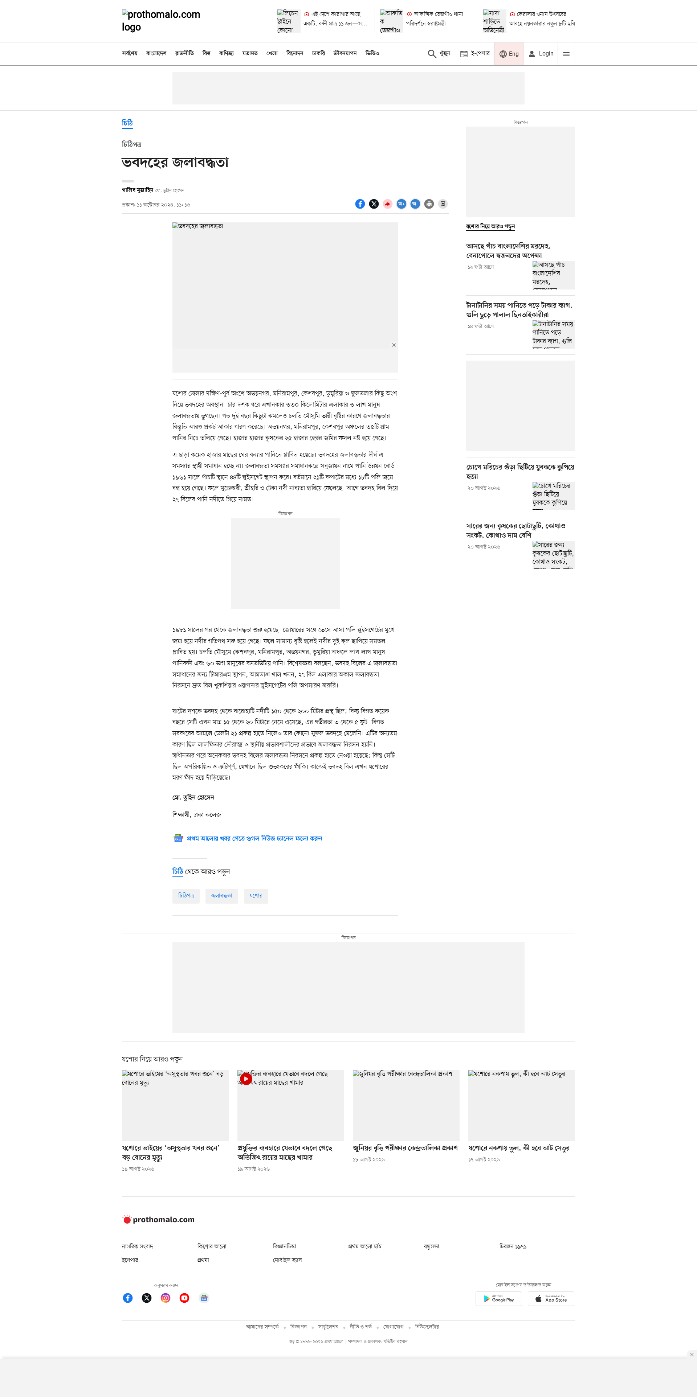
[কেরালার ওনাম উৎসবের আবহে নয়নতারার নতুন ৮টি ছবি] (494, 21)
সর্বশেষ (130, 53)
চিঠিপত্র (186, 896)
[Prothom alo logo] (158, 1222)
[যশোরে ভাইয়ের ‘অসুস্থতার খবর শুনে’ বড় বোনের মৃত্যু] (175, 1105)
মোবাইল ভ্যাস (287, 1261)
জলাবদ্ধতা (221, 896)
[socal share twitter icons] (375, 208)
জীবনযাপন (345, 53)
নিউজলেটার (427, 1327)
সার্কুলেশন (328, 1327)
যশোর (256, 896)
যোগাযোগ (393, 1327)
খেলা (272, 53)
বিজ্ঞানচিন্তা (284, 1247)
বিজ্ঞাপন (298, 1327)
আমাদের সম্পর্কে (262, 1327)
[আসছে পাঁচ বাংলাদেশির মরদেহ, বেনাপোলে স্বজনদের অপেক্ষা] (554, 275)
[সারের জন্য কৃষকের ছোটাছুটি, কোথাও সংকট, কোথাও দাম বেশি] (554, 555)
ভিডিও (372, 53)
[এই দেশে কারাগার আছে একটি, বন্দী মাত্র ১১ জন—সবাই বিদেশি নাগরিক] (289, 21)
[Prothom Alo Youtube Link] (188, 1299)
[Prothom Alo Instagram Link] (169, 1299)
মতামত (250, 53)
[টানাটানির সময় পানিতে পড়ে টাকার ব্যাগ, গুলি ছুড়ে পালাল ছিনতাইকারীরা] (554, 334)
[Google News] (204, 1299)
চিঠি (127, 124)
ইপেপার (130, 1261)
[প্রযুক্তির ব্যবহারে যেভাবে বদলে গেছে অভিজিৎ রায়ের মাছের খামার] (290, 1105)
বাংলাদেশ (156, 53)
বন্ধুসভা (431, 1247)
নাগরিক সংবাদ (137, 1247)
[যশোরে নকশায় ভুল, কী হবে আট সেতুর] (521, 1105)
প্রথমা (203, 1261)
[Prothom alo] (171, 21)
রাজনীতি (184, 53)
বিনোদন (294, 53)
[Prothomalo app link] (499, 1300)
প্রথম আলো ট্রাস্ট (365, 1247)
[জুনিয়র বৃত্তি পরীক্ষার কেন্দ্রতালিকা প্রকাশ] (406, 1105)
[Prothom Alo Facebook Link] (131, 1299)
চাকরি (318, 53)
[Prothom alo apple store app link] (551, 1300)
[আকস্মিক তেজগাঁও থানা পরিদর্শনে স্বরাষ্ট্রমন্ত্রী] (391, 21)
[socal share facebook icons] (361, 208)
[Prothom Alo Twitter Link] (150, 1299)
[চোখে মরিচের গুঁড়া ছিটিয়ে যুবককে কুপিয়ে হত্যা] (554, 496)
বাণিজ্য (226, 53)
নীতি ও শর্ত (361, 1327)
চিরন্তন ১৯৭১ (513, 1247)
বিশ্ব (207, 53)
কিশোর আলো (212, 1247)
